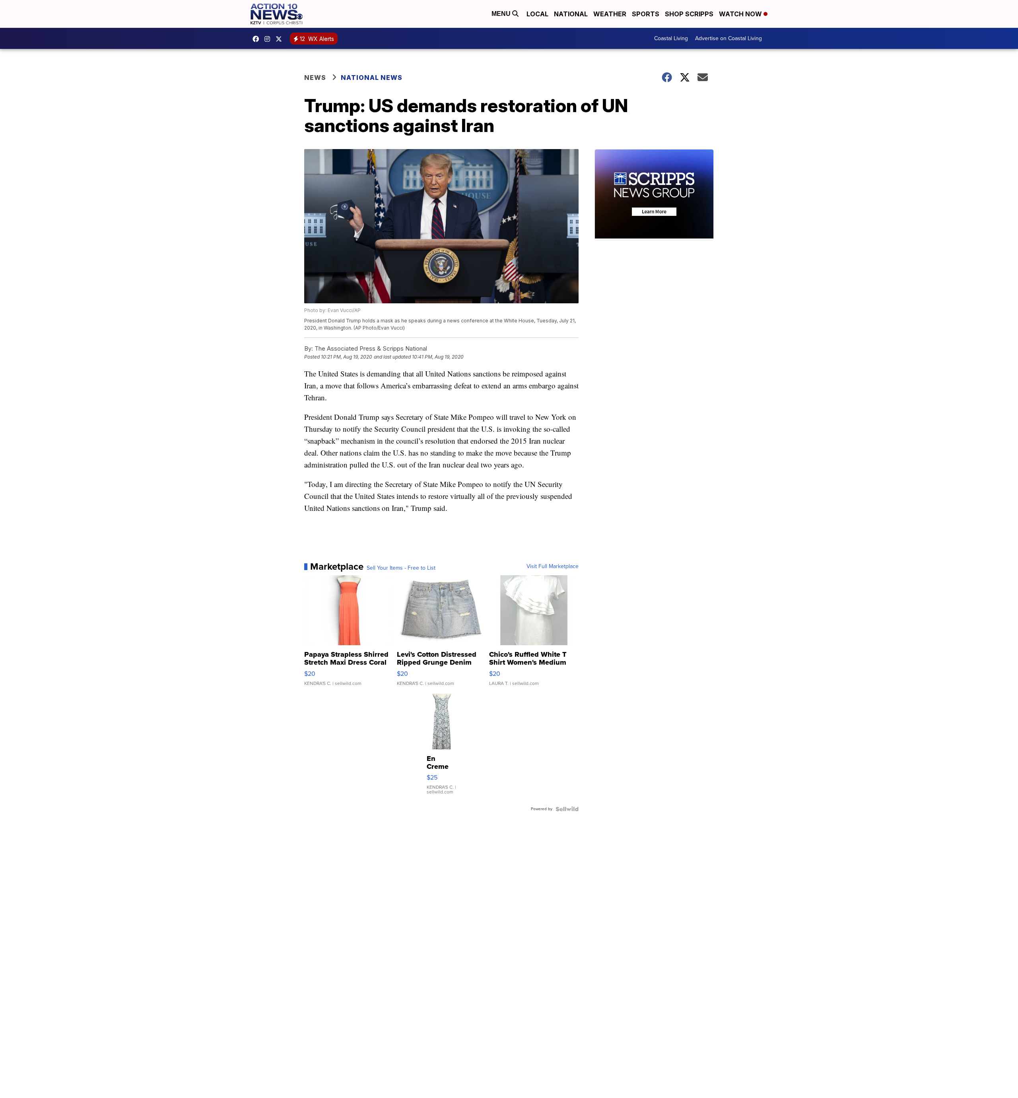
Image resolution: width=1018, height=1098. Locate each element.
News (315, 77)
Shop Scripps (689, 14)
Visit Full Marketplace (552, 566)
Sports (645, 14)
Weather (609, 14)
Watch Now (741, 14)
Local (537, 14)
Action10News (281, 39)
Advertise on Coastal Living (728, 38)
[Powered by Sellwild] (567, 809)
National (571, 14)
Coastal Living (671, 38)
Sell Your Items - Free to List (401, 568)
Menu (502, 13)
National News (371, 77)
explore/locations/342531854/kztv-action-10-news (269, 39)
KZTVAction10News (258, 39)
